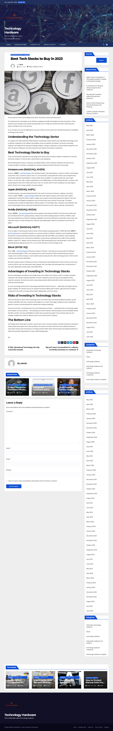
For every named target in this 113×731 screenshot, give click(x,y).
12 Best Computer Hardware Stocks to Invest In (17, 389)
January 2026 (90, 144)
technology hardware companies (93, 648)
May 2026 (89, 125)
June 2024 (89, 233)
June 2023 (89, 290)
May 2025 (89, 182)
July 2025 (89, 172)
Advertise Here (20, 44)
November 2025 (91, 154)
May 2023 (89, 294)
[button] (103, 44)
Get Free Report (25, 173)
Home (8, 44)
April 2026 (89, 130)
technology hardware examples (96, 379)
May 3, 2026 (13, 685)
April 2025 (89, 186)
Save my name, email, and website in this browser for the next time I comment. (32, 481)
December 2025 (91, 149)
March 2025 (90, 191)
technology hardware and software (94, 642)
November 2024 (91, 210)
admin (21, 64)
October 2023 (90, 271)
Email (8, 459)
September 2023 (91, 276)
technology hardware (93, 361)
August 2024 (90, 224)
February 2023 (91, 308)
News (88, 357)
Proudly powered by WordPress (12, 727)
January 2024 (90, 257)
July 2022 (89, 332)
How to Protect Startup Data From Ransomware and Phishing (95, 105)
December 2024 (91, 205)
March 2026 (90, 135)
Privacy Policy (50, 44)
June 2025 (89, 177)
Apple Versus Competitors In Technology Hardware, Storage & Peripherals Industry (96, 79)
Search (89, 54)
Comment (9, 411)
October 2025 (90, 158)
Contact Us (35, 44)
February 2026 (91, 139)
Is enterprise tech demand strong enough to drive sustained (94, 87)
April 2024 (89, 243)
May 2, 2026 (39, 685)
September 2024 (91, 219)
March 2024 (90, 247)
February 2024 (91, 252)
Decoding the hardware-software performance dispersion (94, 96)
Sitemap (63, 44)
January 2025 (90, 200)
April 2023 (89, 299)
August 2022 (90, 327)
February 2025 (91, 196)
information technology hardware (20, 54)
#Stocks (35, 66)
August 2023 (90, 280)
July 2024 (89, 229)
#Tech (41, 66)
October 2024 (90, 215)
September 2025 (91, 163)
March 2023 (90, 304)
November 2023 (91, 266)
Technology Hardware (20, 715)
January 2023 (90, 313)
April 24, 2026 (91, 685)
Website (8, 470)
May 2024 (89, 238)
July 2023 (89, 285)
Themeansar (35, 727)
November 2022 (91, 322)
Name (8, 448)
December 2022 (91, 318)
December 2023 (91, 261)
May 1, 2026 (65, 685)
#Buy (30, 66)
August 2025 (90, 168)
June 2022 (89, 337)
